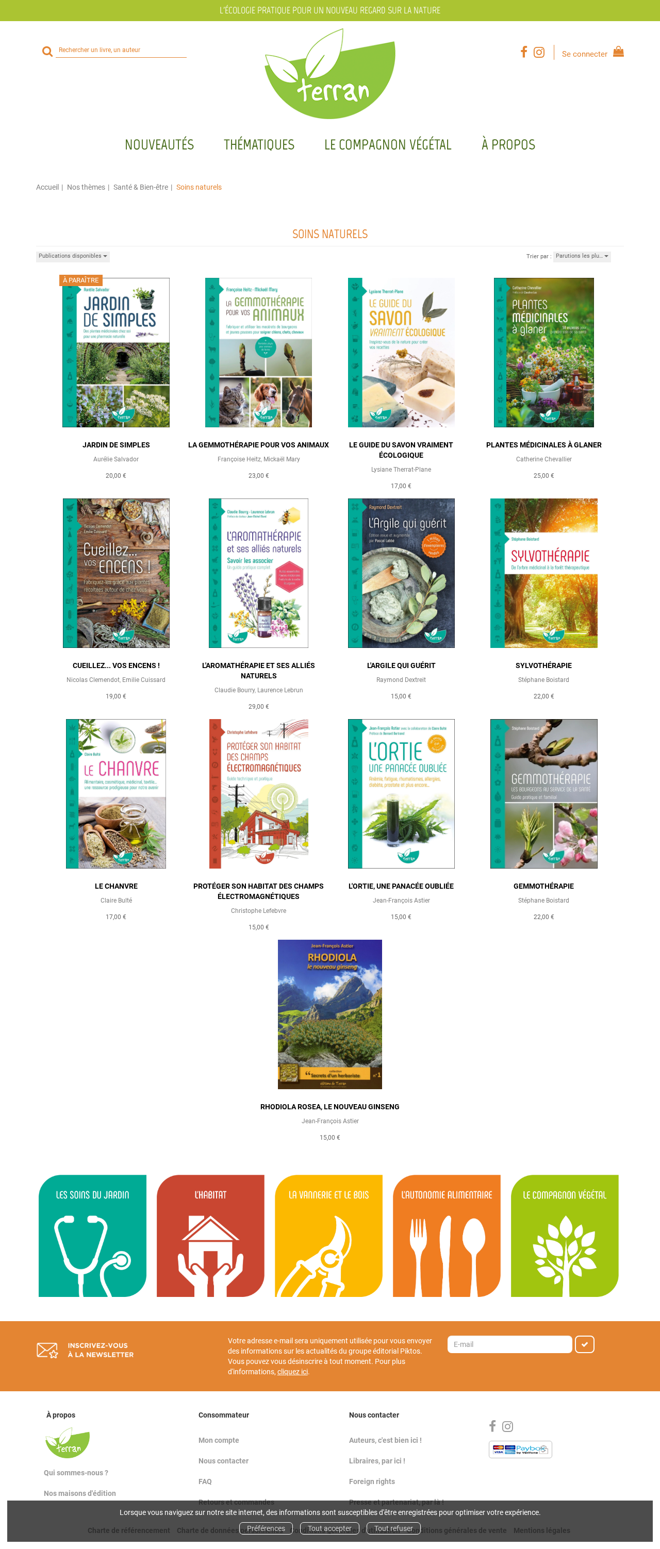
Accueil (47, 187)
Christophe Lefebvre (258, 910)
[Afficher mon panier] (616, 52)
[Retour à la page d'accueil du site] (330, 73)
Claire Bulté (116, 900)
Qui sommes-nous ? (76, 1473)
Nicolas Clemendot (93, 680)
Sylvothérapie (544, 665)
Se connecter (584, 54)
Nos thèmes (86, 187)
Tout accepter (330, 1528)
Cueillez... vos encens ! (116, 665)
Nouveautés (159, 144)
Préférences (266, 1528)
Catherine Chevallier (544, 459)
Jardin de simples (116, 445)
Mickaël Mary (281, 459)
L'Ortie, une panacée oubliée (401, 886)
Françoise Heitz (239, 459)
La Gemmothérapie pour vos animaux (258, 445)
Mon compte (219, 1440)
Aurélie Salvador (116, 459)
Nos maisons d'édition (80, 1493)
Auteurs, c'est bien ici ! (385, 1440)
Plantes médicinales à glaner (544, 445)
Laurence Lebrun (280, 690)
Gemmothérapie (544, 886)
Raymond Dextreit (401, 680)
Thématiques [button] (259, 144)
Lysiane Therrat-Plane (401, 469)
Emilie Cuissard (144, 680)
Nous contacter (224, 1461)
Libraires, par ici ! (377, 1461)
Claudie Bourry (234, 690)
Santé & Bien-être (140, 187)
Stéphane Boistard (543, 680)
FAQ (205, 1481)
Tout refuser (393, 1528)
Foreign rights (372, 1481)
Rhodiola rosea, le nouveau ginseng (330, 1107)
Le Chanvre (116, 886)
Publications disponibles (71, 256)
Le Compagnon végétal (388, 144)
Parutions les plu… (580, 256)
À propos (508, 144)
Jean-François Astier (401, 900)
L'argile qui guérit (401, 665)
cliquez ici (292, 1372)
